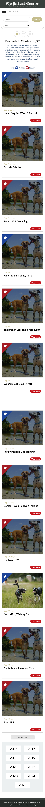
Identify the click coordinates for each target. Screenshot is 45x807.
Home (16, 11)
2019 (31, 758)
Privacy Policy (32, 805)
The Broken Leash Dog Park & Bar (22, 329)
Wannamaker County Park (18, 383)
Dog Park (8, 272)
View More (35, 120)
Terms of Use (23, 805)
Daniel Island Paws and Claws (20, 668)
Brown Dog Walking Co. (16, 614)
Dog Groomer (9, 110)
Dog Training (9, 448)
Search (37, 19)
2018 (14, 758)
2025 (22, 785)
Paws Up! (9, 722)
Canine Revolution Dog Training (21, 505)
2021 (14, 767)
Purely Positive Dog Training (19, 451)
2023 (14, 776)
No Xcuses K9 (11, 559)
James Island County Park (18, 275)
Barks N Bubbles (12, 167)
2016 (14, 749)
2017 (31, 749)
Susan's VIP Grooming (16, 221)
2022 (31, 767)
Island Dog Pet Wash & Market (20, 113)
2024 (31, 776)
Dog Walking (9, 611)
